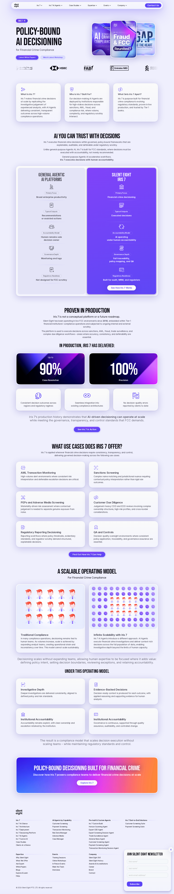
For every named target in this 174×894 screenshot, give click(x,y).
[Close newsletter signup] (171, 849)
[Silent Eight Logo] (16, 5)
